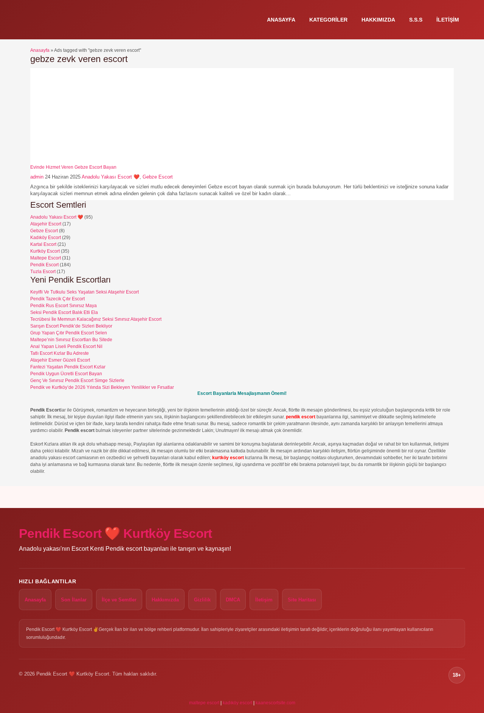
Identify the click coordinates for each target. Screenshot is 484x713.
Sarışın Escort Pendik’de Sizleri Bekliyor (71, 326)
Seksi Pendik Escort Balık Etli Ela (64, 312)
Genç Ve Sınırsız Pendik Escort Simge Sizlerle (77, 380)
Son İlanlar (74, 600)
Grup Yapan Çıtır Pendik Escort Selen (68, 333)
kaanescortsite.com (275, 702)
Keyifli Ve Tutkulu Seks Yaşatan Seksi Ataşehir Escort (84, 292)
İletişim (447, 20)
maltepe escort (204, 702)
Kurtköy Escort (45, 251)
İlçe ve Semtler (119, 600)
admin (36, 177)
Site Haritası (302, 600)
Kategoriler (328, 20)
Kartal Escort (43, 244)
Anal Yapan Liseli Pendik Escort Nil (66, 346)
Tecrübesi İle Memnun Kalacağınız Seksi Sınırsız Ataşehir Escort (95, 319)
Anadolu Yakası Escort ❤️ (111, 177)
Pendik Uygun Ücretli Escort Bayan (66, 373)
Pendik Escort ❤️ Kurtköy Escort (115, 533)
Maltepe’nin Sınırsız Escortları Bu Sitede (71, 339)
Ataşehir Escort (45, 224)
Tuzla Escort (43, 271)
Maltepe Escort (45, 258)
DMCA (233, 600)
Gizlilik (202, 600)
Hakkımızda (378, 20)
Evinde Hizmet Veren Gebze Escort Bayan (73, 167)
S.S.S (415, 20)
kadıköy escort (237, 702)
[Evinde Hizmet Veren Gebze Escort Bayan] (77, 161)
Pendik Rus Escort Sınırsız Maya (63, 305)
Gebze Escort (158, 177)
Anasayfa (281, 20)
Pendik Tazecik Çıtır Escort (57, 298)
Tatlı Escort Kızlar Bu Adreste (59, 353)
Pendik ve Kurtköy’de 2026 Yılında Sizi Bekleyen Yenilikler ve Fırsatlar (102, 387)
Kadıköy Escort (45, 237)
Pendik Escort (44, 264)
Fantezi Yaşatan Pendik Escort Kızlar (67, 367)
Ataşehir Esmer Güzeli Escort (60, 360)
